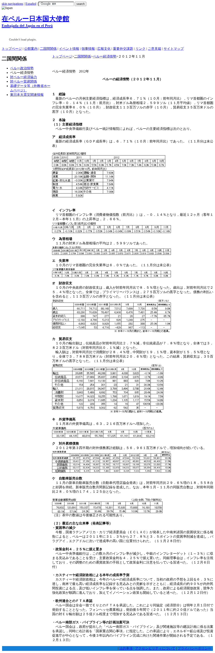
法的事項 (126, 648)
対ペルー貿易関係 (23, 81)
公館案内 (31, 48)
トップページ (12, 48)
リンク (140, 48)
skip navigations (12, 3)
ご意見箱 (154, 48)
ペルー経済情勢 (104, 56)
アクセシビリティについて (155, 648)
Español (30, 3)
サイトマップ (174, 48)
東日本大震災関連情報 (27, 94)
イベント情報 (69, 48)
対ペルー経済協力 (23, 77)
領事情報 (88, 48)
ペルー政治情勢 (22, 68)
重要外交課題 (123, 48)
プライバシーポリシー (194, 648)
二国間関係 (48, 48)
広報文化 (104, 48)
